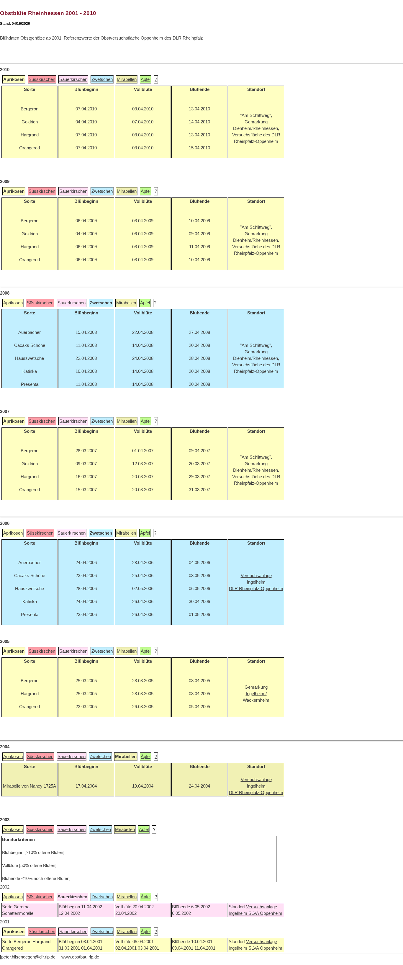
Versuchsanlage (261, 906)
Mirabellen (127, 79)
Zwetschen (102, 79)
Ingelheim (238, 913)
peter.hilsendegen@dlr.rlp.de (28, 957)
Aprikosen (13, 303)
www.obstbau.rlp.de (80, 957)
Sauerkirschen (73, 79)
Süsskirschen (42, 79)
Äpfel (145, 79)
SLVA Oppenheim (265, 913)
